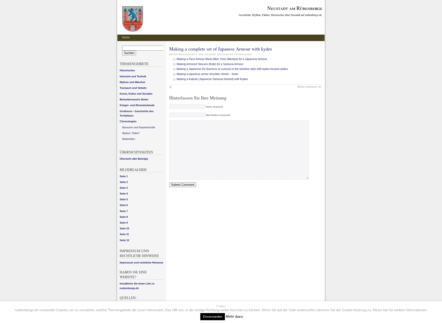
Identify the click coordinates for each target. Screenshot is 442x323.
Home (126, 37)
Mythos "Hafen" (131, 133)
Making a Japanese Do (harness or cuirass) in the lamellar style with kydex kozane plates (232, 69)
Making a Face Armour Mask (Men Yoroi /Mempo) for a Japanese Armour (222, 59)
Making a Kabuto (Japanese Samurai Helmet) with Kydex (212, 79)
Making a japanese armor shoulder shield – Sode (207, 74)
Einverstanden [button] (212, 316)
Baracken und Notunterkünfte (138, 127)
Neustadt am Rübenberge (294, 8)
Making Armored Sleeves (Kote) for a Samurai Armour (210, 64)
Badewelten (128, 139)
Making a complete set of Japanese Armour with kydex (220, 49)
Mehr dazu (234, 316)
